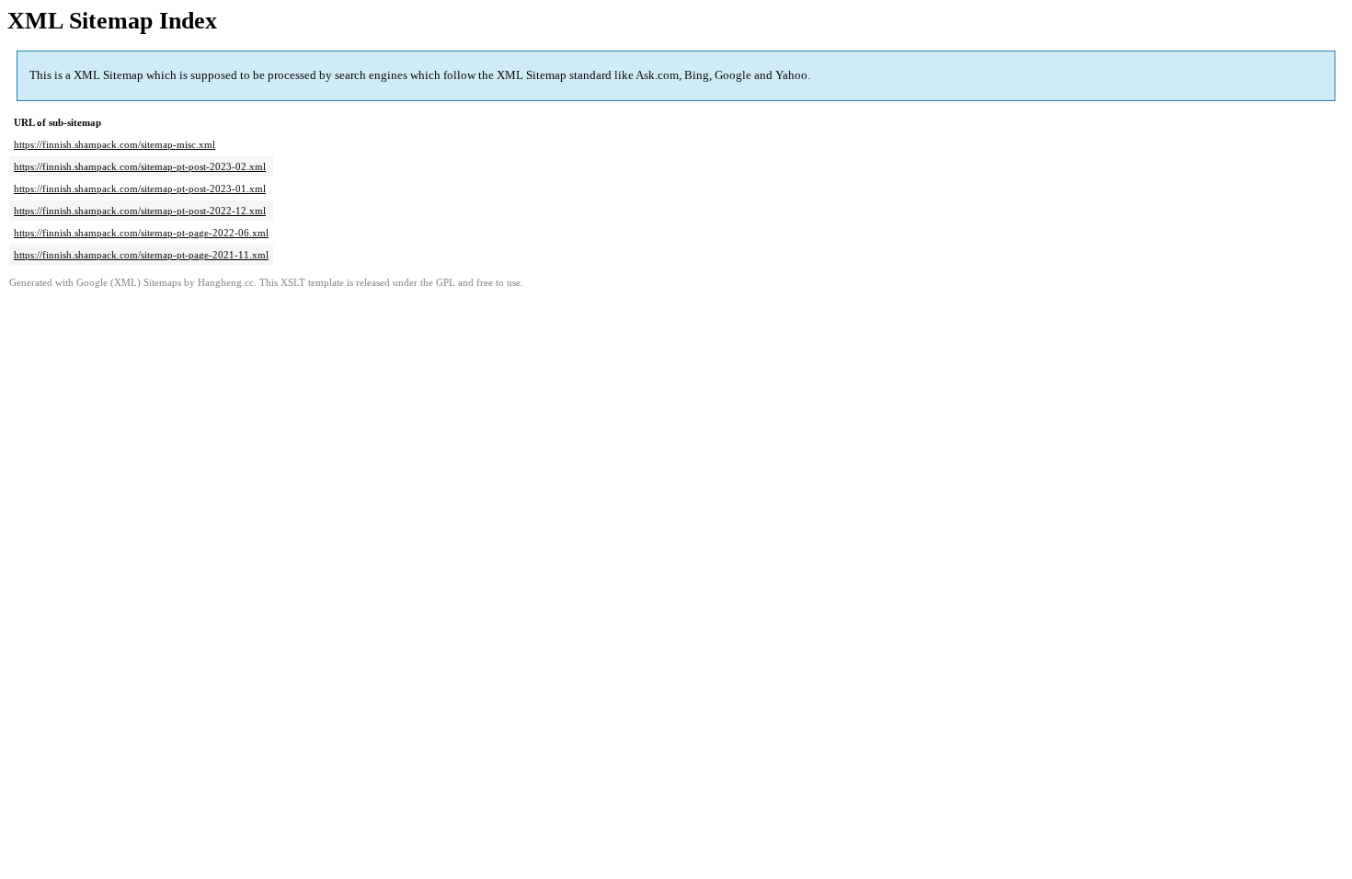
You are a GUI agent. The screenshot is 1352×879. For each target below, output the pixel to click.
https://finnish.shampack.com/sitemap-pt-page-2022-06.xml (141, 232)
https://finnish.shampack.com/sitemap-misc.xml (114, 144)
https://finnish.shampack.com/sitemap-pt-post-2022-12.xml (140, 210)
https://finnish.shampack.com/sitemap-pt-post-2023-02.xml (140, 166)
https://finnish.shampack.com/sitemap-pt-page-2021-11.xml (141, 254)
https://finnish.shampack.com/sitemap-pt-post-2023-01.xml (140, 188)
